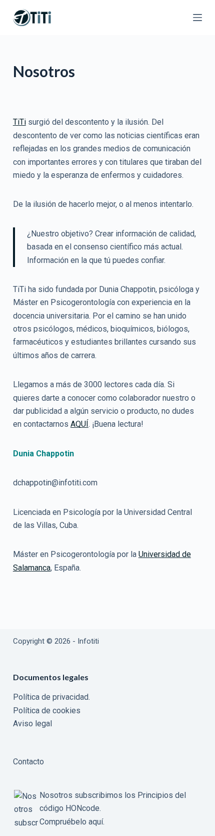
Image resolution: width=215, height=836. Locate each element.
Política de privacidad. (51, 697)
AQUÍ (79, 424)
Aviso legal (32, 723)
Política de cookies (46, 710)
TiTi (19, 122)
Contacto (28, 761)
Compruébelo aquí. (72, 821)
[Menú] (197, 17)
